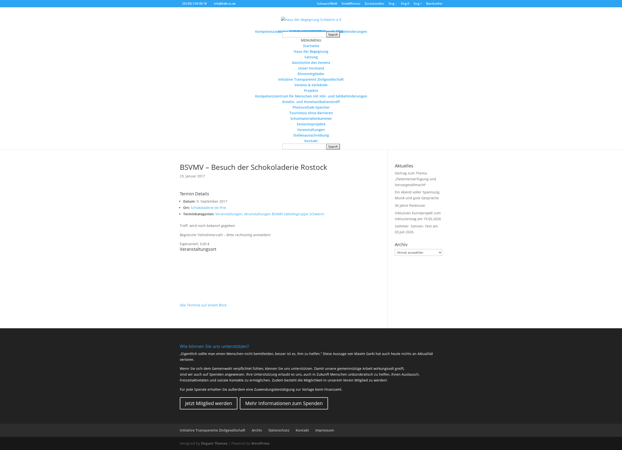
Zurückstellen (374, 4)
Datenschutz (278, 430)
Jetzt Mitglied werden (208, 403)
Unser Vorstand (311, 68)
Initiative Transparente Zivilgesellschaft (311, 79)
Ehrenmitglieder (311, 73)
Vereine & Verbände (311, 85)
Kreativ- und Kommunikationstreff (311, 101)
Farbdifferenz (351, 4)
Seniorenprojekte (311, 124)
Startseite (311, 45)
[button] (311, 40)
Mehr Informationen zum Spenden (284, 403)
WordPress (260, 443)
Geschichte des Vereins (311, 62)
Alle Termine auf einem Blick (203, 305)
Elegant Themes (214, 443)
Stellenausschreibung (311, 135)
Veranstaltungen (311, 129)
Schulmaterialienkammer (311, 118)
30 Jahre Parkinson (410, 205)
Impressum (324, 430)
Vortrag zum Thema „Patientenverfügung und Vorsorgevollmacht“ (415, 179)
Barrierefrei (434, 4)
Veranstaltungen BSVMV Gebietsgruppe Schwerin (284, 214)
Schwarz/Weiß (327, 4)
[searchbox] (304, 34)
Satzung (311, 57)
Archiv (257, 430)
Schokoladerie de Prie (208, 207)
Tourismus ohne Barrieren (311, 113)
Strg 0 (405, 4)
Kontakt (311, 140)
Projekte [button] (311, 90)
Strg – (393, 4)
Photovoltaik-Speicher (311, 107)
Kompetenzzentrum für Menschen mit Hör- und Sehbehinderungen (311, 96)
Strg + (418, 4)
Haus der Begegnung (311, 51)
